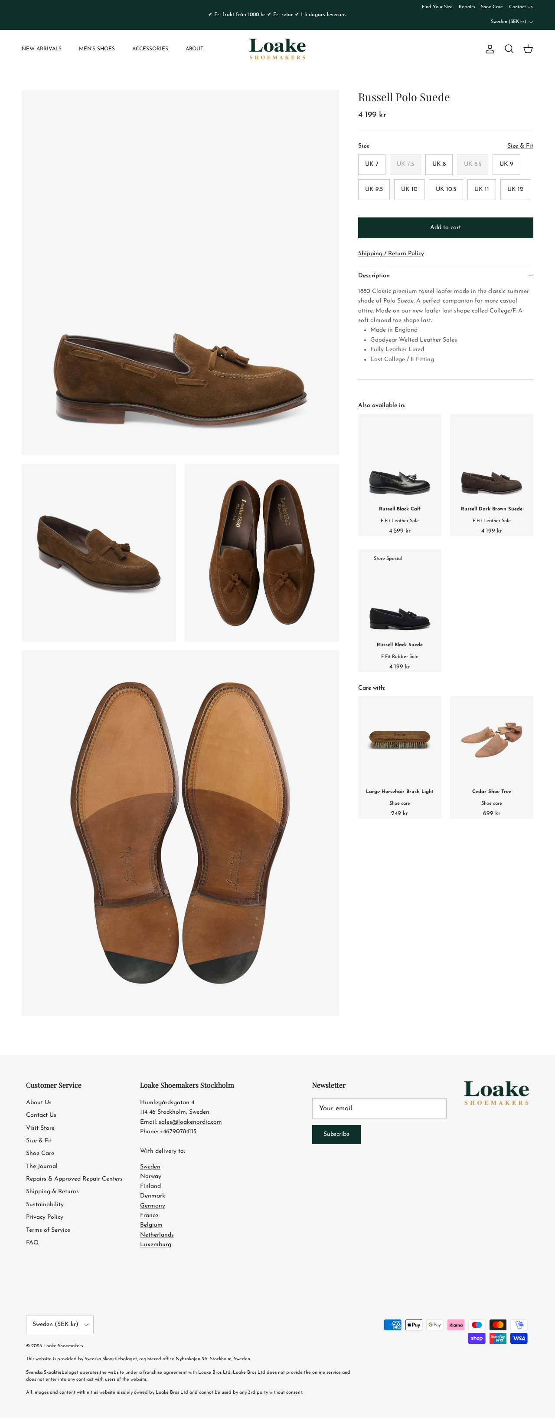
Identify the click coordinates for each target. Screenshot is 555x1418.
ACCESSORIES (150, 49)
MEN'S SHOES (97, 49)
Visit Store (40, 1128)
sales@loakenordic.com (190, 1122)
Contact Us (520, 7)
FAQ (32, 1243)
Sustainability (45, 1204)
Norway (150, 1176)
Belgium (151, 1225)
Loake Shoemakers (63, 1346)
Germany (152, 1206)
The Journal (42, 1166)
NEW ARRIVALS (42, 49)
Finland (150, 1186)
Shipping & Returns (52, 1191)
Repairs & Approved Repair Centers (74, 1179)
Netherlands (157, 1235)
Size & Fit (39, 1141)
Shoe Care (492, 7)
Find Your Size (437, 7)
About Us (39, 1102)
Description (374, 276)
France (149, 1215)
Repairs (467, 7)
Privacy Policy (44, 1217)
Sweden (150, 1167)
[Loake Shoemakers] (277, 49)
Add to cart (445, 227)
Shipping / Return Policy (391, 253)
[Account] (488, 49)
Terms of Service (48, 1230)
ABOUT (194, 49)
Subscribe (336, 1134)
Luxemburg (155, 1244)
